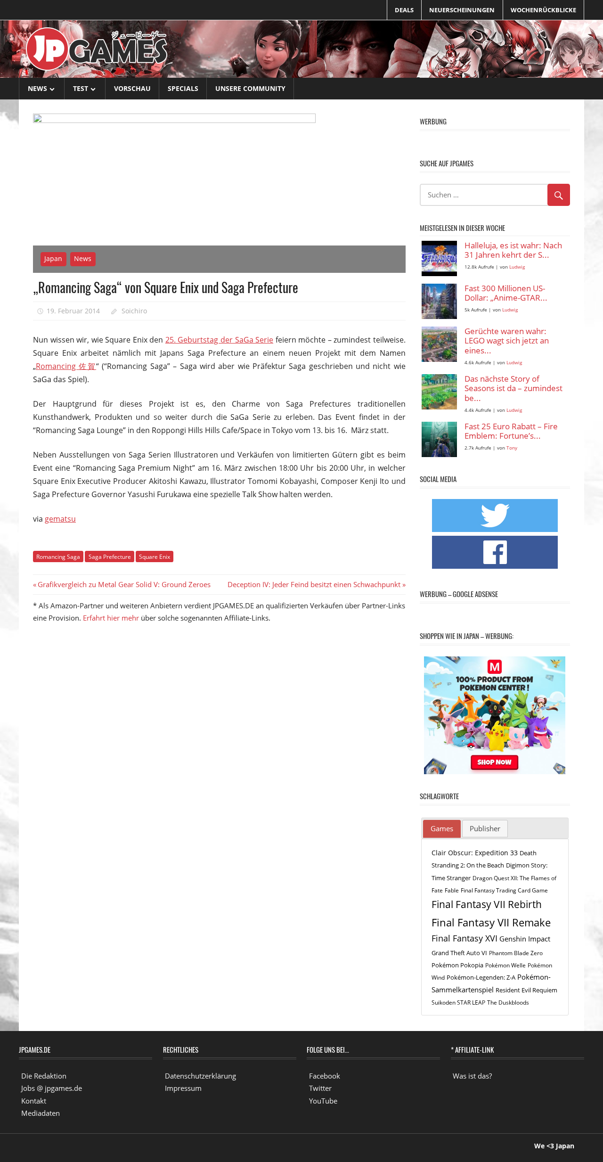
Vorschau (132, 88)
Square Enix (154, 557)
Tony (511, 448)
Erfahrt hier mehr (111, 617)
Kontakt (33, 1100)
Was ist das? (472, 1075)
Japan (53, 258)
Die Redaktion (43, 1075)
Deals (404, 10)
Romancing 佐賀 (66, 366)
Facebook (324, 1075)
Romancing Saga (58, 557)
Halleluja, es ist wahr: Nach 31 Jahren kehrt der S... (513, 250)
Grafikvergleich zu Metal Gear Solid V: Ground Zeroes (124, 584)
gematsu (60, 519)
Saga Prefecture (110, 557)
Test (80, 88)
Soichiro (134, 310)
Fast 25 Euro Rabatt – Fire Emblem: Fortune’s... (511, 431)
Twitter (320, 1088)
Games (442, 828)
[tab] (442, 829)
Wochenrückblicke (543, 10)
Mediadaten (40, 1113)
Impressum (183, 1088)
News (37, 88)
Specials (183, 88)
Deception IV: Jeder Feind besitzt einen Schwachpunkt (314, 584)
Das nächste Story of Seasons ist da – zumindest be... (513, 388)
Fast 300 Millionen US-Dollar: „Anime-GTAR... (505, 293)
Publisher (485, 828)
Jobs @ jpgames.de (51, 1088)
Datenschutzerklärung (200, 1075)
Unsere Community (250, 88)
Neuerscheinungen (462, 10)
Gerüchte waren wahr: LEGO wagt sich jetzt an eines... (506, 341)
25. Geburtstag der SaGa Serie (219, 340)
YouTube (323, 1100)
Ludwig (517, 267)
